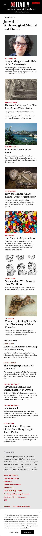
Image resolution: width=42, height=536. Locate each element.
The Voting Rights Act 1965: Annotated (19, 367)
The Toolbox (9, 319)
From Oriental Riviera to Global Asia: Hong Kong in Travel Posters (18, 429)
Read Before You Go (11, 147)
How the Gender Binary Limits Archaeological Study (20, 195)
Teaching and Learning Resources (17, 493)
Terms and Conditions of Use (21, 506)
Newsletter (36, 3)
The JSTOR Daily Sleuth (13, 490)
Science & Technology (11, 384)
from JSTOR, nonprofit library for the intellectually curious (21, 10)
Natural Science (10, 191)
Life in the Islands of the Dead (18, 151)
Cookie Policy (24, 528)
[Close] (39, 512)
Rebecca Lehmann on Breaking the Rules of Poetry (20, 348)
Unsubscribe (8, 487)
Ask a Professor (10, 59)
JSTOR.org (7, 506)
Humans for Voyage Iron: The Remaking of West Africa (20, 107)
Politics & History (11, 103)
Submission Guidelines (12, 484)
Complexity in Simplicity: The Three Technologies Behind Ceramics (21, 324)
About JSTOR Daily (11, 475)
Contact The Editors (11, 478)
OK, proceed (27, 532)
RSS (5, 500)
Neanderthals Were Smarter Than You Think (20, 283)
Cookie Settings (14, 532)
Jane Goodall (11, 408)
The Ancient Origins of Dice (20, 238)
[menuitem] (36, 3)
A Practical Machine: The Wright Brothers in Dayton (18, 388)
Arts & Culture (9, 344)
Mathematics (9, 235)
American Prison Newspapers (15, 497)
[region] (21, 522)
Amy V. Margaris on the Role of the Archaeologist (20, 63)
